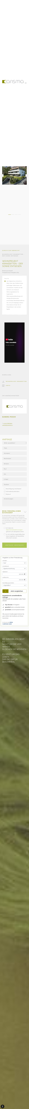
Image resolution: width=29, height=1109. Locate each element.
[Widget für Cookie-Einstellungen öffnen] (2, 1106)
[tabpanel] (14, 175)
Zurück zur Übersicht (11, 250)
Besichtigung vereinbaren (13, 488)
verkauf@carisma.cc (7, 425)
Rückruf (8, 494)
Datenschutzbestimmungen (14, 530)
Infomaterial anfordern (12, 491)
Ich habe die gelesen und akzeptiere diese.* (15, 529)
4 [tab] (19, 214)
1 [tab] (9, 214)
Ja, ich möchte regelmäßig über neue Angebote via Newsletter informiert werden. (15, 536)
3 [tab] (16, 214)
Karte (8, 385)
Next (27, 175)
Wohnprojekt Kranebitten (16, 381)
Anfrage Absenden (14, 545)
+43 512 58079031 (7, 423)
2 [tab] (12, 214)
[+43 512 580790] (23, 82)
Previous (2, 175)
